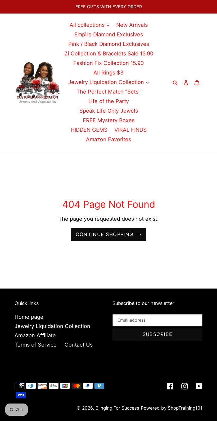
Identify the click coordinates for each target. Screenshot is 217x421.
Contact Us (79, 345)
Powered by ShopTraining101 (171, 408)
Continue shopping (104, 234)
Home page (29, 317)
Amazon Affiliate (35, 335)
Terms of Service (36, 345)
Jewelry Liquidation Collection (52, 326)
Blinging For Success (117, 408)
